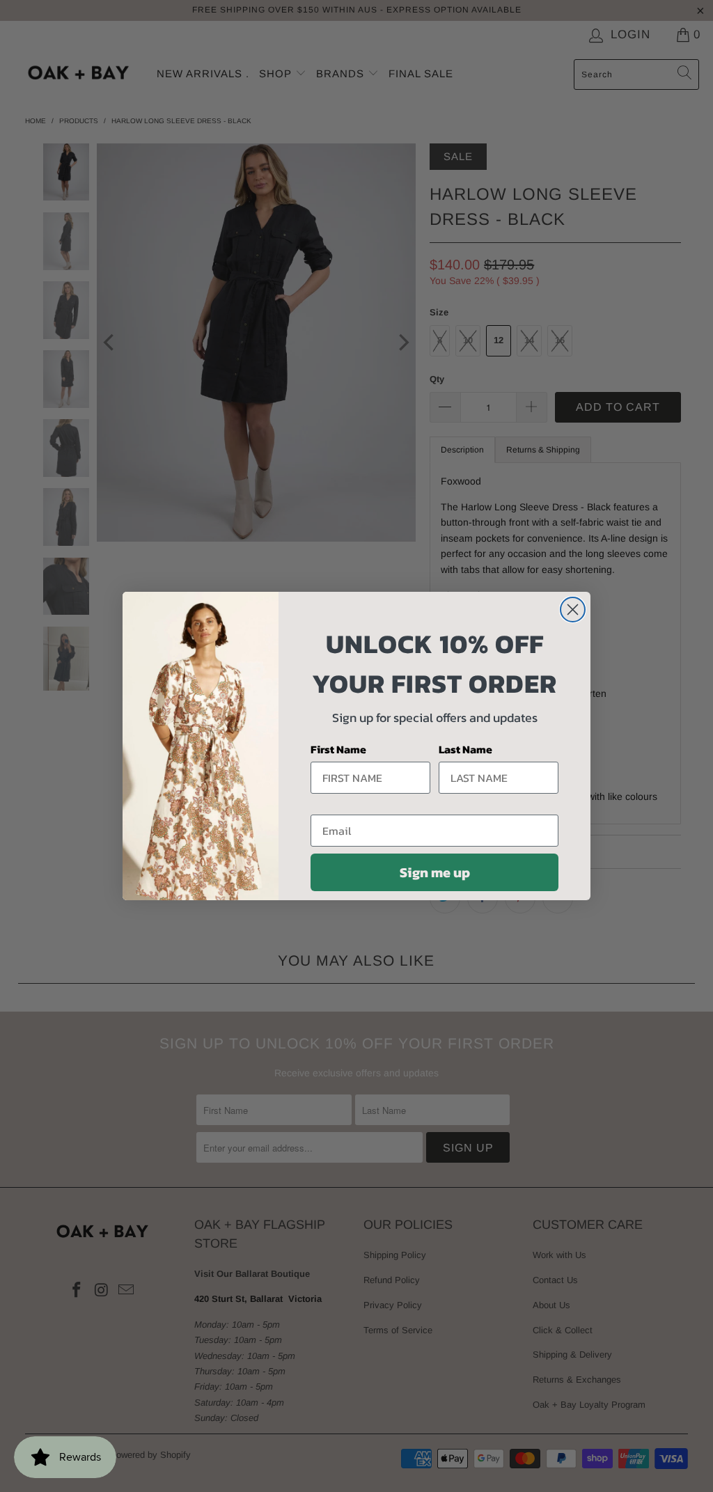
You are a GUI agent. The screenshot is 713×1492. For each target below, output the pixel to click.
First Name (338, 749)
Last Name (465, 749)
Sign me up (435, 872)
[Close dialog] (573, 609)
